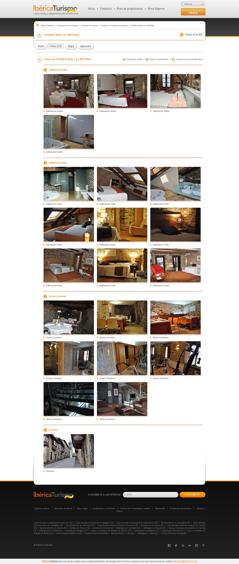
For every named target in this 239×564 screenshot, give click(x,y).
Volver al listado (194, 34)
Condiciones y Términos (103, 508)
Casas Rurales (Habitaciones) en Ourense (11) (117, 525)
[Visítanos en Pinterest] (203, 545)
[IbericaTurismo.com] (54, 495)
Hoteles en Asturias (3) (103, 528)
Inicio (91, 9)
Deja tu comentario (159, 59)
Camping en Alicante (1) (172, 530)
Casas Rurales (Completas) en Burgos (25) (94, 522)
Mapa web (160, 508)
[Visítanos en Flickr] (190, 545)
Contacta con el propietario (189, 59)
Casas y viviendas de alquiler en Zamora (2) (111, 530)
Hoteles (131, 533)
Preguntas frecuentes (180, 508)
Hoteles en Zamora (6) (79, 528)
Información (190, 561)
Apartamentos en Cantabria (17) (175, 522)
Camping (153, 533)
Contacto (106, 9)
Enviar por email (134, 59)
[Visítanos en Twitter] (176, 545)
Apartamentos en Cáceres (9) (53, 528)
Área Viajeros (156, 9)
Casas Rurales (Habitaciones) (68, 533)
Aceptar (178, 561)
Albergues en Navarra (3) (154, 528)
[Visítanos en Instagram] (196, 545)
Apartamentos (117, 533)
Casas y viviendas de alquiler (174, 533)
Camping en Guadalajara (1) (146, 530)
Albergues (142, 533)
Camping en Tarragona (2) (76, 530)
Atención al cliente (63, 508)
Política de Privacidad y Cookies (135, 508)
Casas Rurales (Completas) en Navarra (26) (53, 522)
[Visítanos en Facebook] (169, 545)
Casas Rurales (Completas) (96, 533)
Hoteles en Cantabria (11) (152, 525)
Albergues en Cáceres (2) (50, 530)
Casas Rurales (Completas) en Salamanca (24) (137, 522)
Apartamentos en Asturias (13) (80, 525)
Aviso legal (82, 508)
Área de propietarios (130, 9)
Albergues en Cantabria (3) (128, 528)
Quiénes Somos (42, 508)
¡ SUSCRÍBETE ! (192, 494)
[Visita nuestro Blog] (183, 545)
